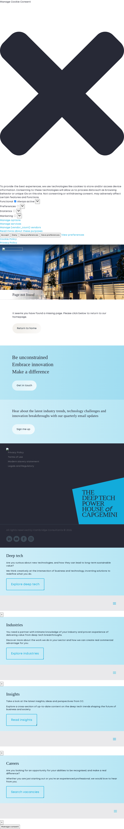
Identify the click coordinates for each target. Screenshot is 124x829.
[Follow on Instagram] (31, 539)
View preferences (29, 235)
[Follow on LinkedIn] (9, 539)
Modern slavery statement (23, 462)
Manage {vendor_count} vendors (20, 227)
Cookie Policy (8, 239)
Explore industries (25, 653)
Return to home (27, 328)
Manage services (10, 224)
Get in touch (24, 385)
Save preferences (50, 235)
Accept (5, 235)
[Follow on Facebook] (24, 539)
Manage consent (10, 826)
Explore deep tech (25, 584)
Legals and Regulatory (21, 466)
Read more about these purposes (21, 231)
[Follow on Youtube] (16, 539)
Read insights (21, 720)
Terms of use (15, 457)
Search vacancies (25, 792)
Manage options (10, 220)
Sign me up (23, 429)
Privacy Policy (8, 242)
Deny (14, 235)
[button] (62, 94)
